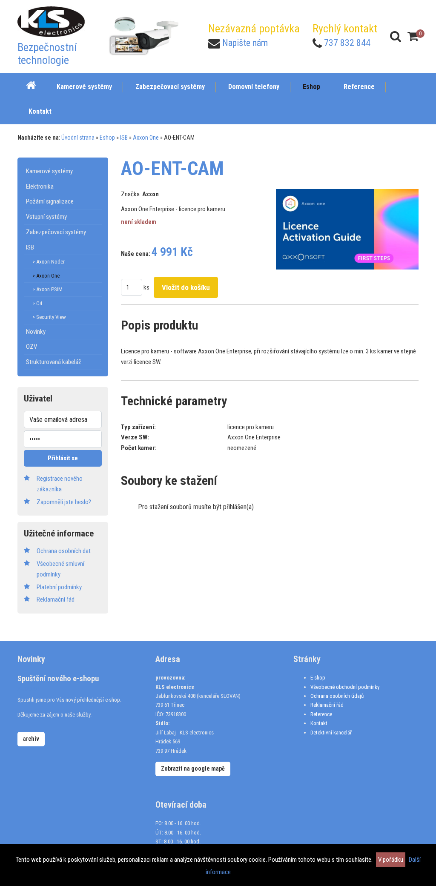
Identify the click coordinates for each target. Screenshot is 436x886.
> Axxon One (46, 275)
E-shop (317, 677)
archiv (31, 738)
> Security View (49, 317)
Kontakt (318, 723)
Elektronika (40, 186)
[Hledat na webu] (395, 36)
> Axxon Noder (48, 261)
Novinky (36, 331)
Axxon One (146, 137)
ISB (124, 137)
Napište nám (245, 42)
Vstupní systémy (46, 217)
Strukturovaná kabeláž (53, 362)
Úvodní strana (78, 137)
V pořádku (390, 859)
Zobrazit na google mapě (193, 768)
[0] (413, 36)
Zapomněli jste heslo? (64, 502)
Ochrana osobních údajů (337, 696)
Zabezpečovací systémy (56, 232)
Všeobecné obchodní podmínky (344, 687)
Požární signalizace (50, 201)
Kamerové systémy (49, 171)
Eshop (107, 137)
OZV (31, 346)
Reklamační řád (327, 705)
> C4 (37, 303)
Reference (321, 714)
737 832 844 (347, 42)
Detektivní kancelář (331, 732)
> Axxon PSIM (47, 289)
